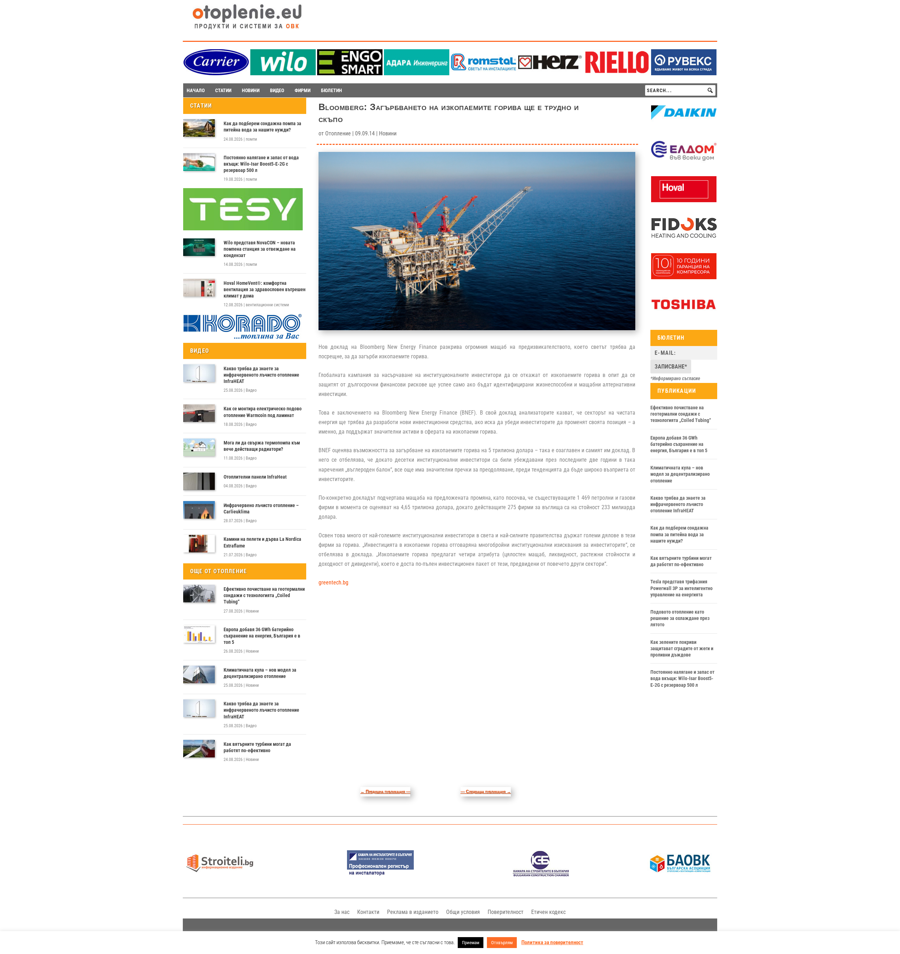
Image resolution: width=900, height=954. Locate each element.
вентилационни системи (267, 304)
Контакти (368, 912)
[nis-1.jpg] (380, 874)
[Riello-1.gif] (617, 73)
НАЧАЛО (196, 90)
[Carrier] (216, 73)
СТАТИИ (223, 90)
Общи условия (463, 912)
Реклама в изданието (412, 912)
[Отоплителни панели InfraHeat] (199, 481)
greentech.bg (333, 582)
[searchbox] (680, 90)
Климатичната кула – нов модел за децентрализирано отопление (260, 673)
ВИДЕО (277, 90)
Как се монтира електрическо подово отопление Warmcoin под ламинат (263, 412)
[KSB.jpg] (541, 874)
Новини (252, 611)
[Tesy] (243, 228)
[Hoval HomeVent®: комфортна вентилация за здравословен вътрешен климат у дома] (199, 287)
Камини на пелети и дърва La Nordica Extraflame (262, 542)
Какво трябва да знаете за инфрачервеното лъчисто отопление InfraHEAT (261, 375)
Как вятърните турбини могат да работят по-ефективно (257, 747)
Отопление (338, 133)
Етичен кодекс (548, 912)
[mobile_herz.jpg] (550, 73)
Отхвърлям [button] (502, 942)
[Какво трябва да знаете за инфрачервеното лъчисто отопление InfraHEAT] (199, 373)
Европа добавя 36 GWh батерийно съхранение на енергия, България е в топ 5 (262, 636)
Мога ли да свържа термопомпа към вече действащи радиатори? (262, 446)
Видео (251, 390)
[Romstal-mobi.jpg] (483, 73)
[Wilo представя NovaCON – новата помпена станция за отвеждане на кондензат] (199, 247)
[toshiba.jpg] (683, 315)
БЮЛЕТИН (331, 90)
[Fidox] (683, 239)
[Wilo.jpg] (283, 73)
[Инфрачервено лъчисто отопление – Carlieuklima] (199, 510)
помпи (251, 139)
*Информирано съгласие (675, 378)
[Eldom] (683, 162)
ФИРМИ (302, 90)
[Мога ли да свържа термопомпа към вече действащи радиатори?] (199, 447)
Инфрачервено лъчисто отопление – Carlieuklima (261, 508)
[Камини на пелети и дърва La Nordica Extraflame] (199, 543)
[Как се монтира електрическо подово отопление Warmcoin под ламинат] (199, 413)
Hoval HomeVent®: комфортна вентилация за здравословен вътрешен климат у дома (265, 289)
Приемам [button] (470, 942)
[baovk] (680, 874)
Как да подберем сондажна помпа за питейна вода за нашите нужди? (262, 127)
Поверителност (505, 912)
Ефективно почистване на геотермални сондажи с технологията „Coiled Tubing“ (264, 595)
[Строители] (219, 874)
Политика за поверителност (552, 942)
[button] (710, 90)
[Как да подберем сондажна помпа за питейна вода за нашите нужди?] (199, 128)
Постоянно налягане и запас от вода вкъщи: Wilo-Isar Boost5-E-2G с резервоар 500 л (261, 164)
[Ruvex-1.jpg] (683, 73)
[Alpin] (683, 277)
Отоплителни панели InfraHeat (255, 477)
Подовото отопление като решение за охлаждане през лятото (679, 618)
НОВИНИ (250, 90)
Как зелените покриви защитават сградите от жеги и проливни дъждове (681, 648)
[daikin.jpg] (683, 124)
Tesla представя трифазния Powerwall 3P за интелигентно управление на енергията (681, 588)
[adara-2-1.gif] (416, 73)
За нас (341, 912)
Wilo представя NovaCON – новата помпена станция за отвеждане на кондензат (260, 249)
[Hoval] (683, 200)
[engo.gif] (349, 73)
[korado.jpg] (243, 338)
